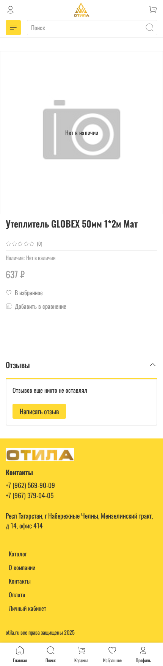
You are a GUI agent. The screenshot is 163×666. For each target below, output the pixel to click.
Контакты (20, 580)
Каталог (18, 553)
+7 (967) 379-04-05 (29, 495)
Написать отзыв (39, 411)
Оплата (17, 594)
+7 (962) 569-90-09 (30, 485)
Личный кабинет (27, 608)
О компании (22, 567)
